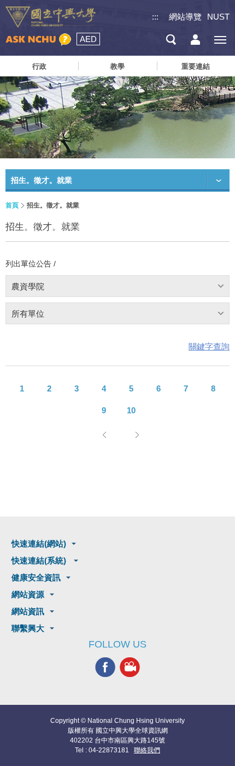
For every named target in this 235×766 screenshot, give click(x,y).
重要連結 (195, 66)
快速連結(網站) (38, 543)
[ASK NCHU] (38, 39)
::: (155, 16)
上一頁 (104, 435)
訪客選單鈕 (195, 39)
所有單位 (27, 313)
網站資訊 (27, 611)
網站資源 (27, 594)
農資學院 (27, 286)
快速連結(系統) (39, 560)
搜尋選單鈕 (170, 39)
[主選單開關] (220, 39)
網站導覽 (185, 16)
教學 (117, 66)
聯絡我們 (147, 750)
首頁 (12, 205)
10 (131, 410)
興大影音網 (130, 667)
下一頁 (137, 435)
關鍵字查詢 (209, 346)
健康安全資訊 (36, 577)
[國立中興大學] (50, 17)
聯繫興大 (27, 628)
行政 (39, 66)
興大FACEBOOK (105, 667)
